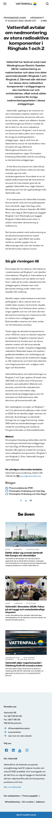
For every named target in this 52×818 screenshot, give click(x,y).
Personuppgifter (30, 796)
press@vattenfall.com (30, 476)
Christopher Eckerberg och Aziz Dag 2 (27, 494)
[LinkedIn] (26, 500)
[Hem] (26, 3)
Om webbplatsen (12, 796)
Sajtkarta (40, 802)
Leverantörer (14, 732)
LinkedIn (13, 750)
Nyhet (7, 549)
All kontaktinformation (19, 728)
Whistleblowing (12, 802)
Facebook (6, 750)
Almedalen (18, 603)
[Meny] (5, 3)
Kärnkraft (37, 17)
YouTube (20, 750)
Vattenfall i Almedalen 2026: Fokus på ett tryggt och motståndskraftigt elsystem (25, 609)
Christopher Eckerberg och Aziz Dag (27, 491)
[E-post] (31, 500)
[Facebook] (21, 500)
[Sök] (48, 3)
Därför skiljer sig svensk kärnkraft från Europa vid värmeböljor (24, 554)
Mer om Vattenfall (12, 787)
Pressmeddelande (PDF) (21, 488)
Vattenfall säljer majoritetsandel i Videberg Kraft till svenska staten (23, 664)
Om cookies (28, 802)
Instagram (27, 750)
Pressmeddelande (15, 17)
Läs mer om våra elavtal (19, 736)
